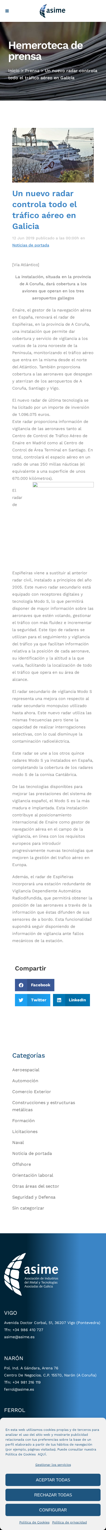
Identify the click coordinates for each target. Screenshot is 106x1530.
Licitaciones (25, 1131)
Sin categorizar (28, 1208)
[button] (34, 985)
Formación (23, 1120)
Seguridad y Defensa (33, 1197)
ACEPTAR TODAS (53, 1480)
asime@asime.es (19, 1337)
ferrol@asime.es (19, 1389)
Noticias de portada (30, 245)
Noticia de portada (32, 1153)
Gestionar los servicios (53, 1465)
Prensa (32, 70)
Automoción (25, 1080)
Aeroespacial (25, 1069)
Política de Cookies (34, 1522)
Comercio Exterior (31, 1091)
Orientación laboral (32, 1175)
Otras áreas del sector (35, 1186)
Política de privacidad (69, 1522)
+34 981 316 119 (27, 1382)
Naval (18, 1142)
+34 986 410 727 (28, 1330)
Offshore (21, 1164)
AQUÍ (42, 1454)
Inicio (14, 70)
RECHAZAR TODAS (53, 1495)
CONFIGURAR (53, 1510)
